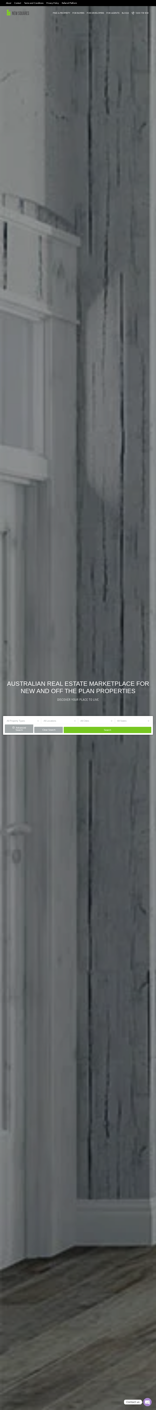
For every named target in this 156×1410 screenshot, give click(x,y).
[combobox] (23, 721)
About (8, 3)
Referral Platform (69, 3)
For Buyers (78, 12)
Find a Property (61, 12)
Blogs (125, 12)
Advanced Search (20, 728)
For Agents (112, 12)
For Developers (95, 12)
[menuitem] (140, 13)
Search (107, 730)
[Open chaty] (147, 1402)
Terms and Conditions (33, 3)
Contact (17, 3)
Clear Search (48, 730)
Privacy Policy (52, 3)
